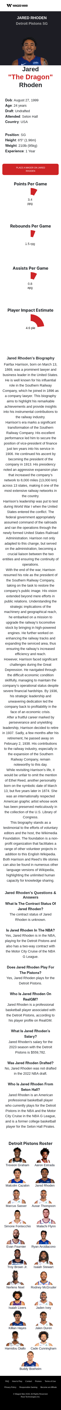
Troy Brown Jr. (17, 1267)
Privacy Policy (10, 1387)
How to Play (17, 1381)
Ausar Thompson (44, 1206)
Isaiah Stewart (43, 1267)
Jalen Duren (43, 1328)
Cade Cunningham (43, 1348)
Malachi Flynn (46, 1226)
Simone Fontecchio (17, 1226)
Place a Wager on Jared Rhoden (30, 169)
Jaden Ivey (43, 1307)
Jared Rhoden (45, 1185)
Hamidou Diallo (15, 1348)
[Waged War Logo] (17, 6)
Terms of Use (50, 1381)
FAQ (7, 1381)
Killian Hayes (17, 1328)
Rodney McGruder (43, 1287)
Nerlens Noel (15, 1287)
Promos (38, 1381)
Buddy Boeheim (30, 1369)
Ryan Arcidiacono (43, 1246)
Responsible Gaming (28, 1387)
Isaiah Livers (17, 1307)
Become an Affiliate (49, 1387)
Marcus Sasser (16, 1206)
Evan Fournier (16, 1246)
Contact (28, 1381)
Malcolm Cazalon (17, 1185)
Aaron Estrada (45, 1165)
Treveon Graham (17, 1165)
